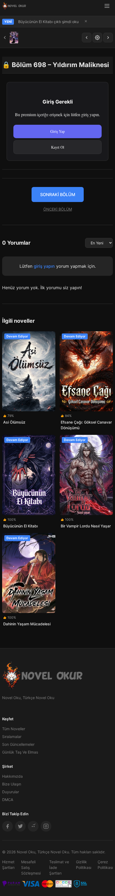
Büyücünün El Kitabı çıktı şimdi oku (48, 21)
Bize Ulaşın (11, 784)
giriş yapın (44, 266)
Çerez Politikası (105, 865)
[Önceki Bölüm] (86, 37)
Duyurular (10, 791)
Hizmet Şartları (8, 865)
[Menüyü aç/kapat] (107, 6)
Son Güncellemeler (18, 744)
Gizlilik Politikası (83, 865)
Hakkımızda (12, 776)
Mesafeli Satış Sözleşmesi (31, 867)
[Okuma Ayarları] (97, 37)
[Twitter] (20, 826)
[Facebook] (7, 826)
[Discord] (33, 826)
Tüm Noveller (13, 728)
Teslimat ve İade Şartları (59, 867)
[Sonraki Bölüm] (108, 37)
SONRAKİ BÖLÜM (57, 194)
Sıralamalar (11, 736)
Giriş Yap (57, 131)
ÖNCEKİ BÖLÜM (57, 209)
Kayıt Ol (57, 147)
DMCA (7, 799)
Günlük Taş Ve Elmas (20, 752)
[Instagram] (46, 826)
